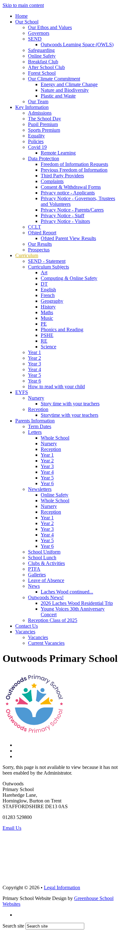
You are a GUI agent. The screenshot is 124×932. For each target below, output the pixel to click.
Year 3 (34, 363)
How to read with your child (56, 386)
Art (44, 272)
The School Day (44, 118)
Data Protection (43, 158)
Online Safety (42, 56)
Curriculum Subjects (48, 266)
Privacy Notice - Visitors (65, 221)
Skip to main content (23, 5)
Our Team (38, 101)
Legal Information (62, 887)
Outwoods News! (46, 597)
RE (44, 341)
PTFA (34, 569)
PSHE (47, 335)
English (48, 289)
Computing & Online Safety (69, 278)
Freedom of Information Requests (74, 164)
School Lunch (42, 557)
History (48, 306)
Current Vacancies (46, 643)
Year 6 (34, 381)
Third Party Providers (62, 175)
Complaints (52, 181)
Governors (38, 33)
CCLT (34, 227)
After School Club (46, 67)
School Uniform (44, 552)
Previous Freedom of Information (74, 170)
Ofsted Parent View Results (68, 238)
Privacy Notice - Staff (62, 215)
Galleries (37, 574)
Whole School (55, 438)
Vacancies (25, 631)
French (48, 295)
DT (44, 284)
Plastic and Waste (58, 95)
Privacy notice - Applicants (68, 192)
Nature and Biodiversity (65, 90)
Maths (47, 312)
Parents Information (35, 420)
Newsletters (40, 489)
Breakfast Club (43, 61)
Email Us (12, 828)
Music (47, 318)
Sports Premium (44, 130)
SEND (35, 38)
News (34, 586)
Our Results (40, 244)
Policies (36, 141)
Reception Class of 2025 (52, 620)
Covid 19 (37, 147)
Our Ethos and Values (50, 27)
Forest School (42, 73)
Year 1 (34, 352)
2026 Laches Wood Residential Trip (77, 603)
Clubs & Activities (46, 563)
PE (44, 324)
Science (48, 346)
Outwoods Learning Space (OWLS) (77, 44)
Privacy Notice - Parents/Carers (72, 209)
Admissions (40, 113)
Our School (26, 21)
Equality (36, 135)
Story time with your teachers (70, 403)
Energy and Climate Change (69, 84)
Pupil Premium (43, 124)
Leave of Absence (46, 580)
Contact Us (26, 626)
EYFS (21, 392)
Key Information (32, 107)
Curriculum (26, 255)
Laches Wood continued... (67, 591)
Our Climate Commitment (54, 78)
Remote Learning (58, 152)
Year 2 (34, 358)
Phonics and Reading (62, 329)
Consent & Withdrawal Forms (71, 187)
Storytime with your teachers (69, 415)
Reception (38, 409)
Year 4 (34, 369)
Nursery (36, 398)
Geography (52, 301)
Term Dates (39, 426)
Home (21, 16)
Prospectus (39, 249)
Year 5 (34, 375)
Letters (35, 432)
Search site (13, 926)
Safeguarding (41, 50)
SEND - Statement (46, 261)
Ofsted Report (42, 232)
